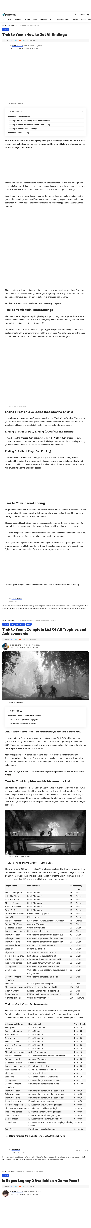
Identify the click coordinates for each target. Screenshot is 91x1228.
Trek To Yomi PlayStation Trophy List (23, 720)
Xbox (28, 624)
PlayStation (20, 624)
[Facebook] (83, 1151)
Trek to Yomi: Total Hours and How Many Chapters (38, 303)
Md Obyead (16, 645)
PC (12, 624)
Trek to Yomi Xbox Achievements (22, 724)
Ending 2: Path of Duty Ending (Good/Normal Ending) (29, 125)
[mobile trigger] (87, 14)
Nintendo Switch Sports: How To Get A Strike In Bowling (40, 1136)
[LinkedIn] (87, 1151)
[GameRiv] (9, 14)
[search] (72, 14)
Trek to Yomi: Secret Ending (18, 133)
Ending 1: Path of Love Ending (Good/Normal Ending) (29, 121)
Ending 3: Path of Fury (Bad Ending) (23, 129)
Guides (6, 29)
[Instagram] (85, 1151)
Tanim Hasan (17, 46)
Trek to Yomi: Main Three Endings (20, 117)
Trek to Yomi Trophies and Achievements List (25, 716)
